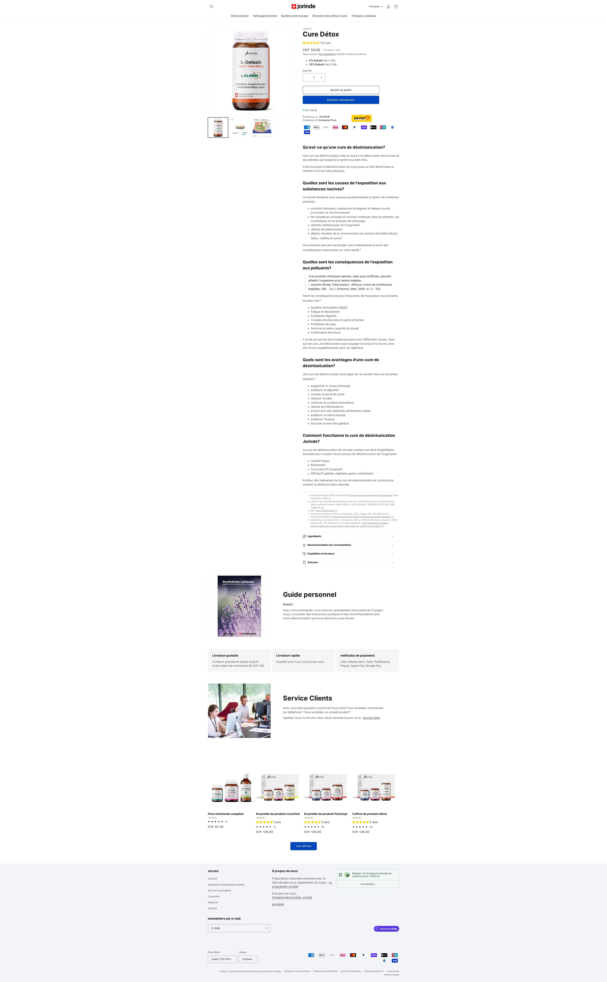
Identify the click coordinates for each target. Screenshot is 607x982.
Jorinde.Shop (234, 971)
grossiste (278, 904)
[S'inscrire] (266, 928)
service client (371, 717)
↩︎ (330, 498)
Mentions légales (391, 974)
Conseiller (213, 896)
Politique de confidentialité (325, 971)
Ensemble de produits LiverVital (278, 813)
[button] (211, 6)
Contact (212, 878)
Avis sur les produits (219, 890)
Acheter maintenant (341, 99)
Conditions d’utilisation (351, 971)
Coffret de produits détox (369, 813)
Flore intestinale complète (226, 813)
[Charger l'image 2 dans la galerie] (240, 127)
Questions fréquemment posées (226, 884)
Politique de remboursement (297, 971)
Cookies (212, 908)
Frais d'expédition (327, 54)
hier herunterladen (325, 510)
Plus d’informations (367, 884)
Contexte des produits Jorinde (292, 897)
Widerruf (213, 902)
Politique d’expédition (373, 971)
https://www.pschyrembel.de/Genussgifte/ (371, 495)
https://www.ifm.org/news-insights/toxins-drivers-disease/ (361, 516)
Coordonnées (393, 971)
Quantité (307, 70)
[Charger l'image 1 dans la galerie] (218, 127)
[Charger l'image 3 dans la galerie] (262, 127)
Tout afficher (304, 846)
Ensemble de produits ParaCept (325, 813)
